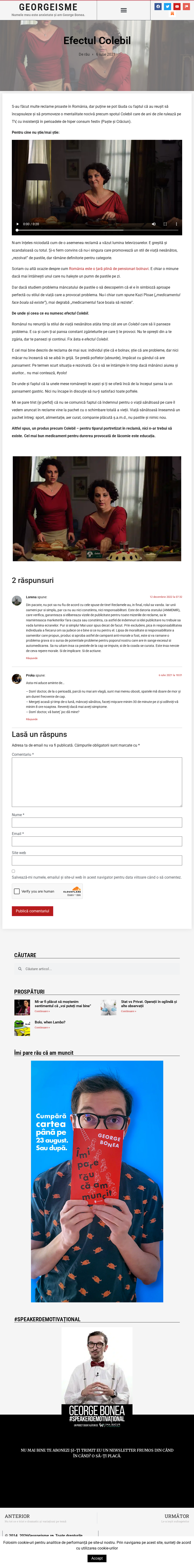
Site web (19, 853)
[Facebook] (158, 6)
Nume (18, 815)
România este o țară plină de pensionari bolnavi (109, 268)
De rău (84, 54)
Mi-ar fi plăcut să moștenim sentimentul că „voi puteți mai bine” (63, 1004)
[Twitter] (167, 6)
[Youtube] (177, 6)
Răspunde (32, 658)
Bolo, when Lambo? (50, 1022)
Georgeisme (48, 7)
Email (18, 834)
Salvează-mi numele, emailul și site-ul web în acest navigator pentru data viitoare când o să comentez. (97, 877)
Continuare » (42, 1011)
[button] (124, 10)
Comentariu (23, 754)
